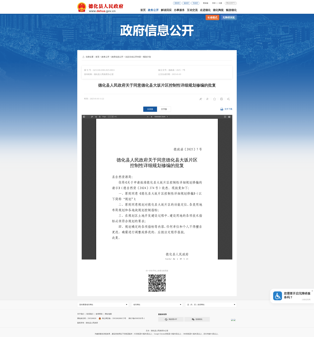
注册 (220, 3)
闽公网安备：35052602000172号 (114, 318)
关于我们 (80, 314)
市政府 (195, 3)
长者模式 (212, 17)
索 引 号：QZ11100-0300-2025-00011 (99, 70)
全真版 (150, 109)
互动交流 (192, 10)
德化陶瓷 (218, 10)
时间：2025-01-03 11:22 (94, 99)
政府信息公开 (117, 57)
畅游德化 (231, 10)
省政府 (186, 3)
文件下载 (228, 109)
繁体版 (205, 3)
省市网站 (136, 305)
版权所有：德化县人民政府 (87, 323)
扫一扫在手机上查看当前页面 (157, 271)
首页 (143, 10)
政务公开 (153, 10)
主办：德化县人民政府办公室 (157, 331)
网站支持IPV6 (230, 3)
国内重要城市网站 (86, 305)
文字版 (164, 109)
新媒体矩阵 (162, 314)
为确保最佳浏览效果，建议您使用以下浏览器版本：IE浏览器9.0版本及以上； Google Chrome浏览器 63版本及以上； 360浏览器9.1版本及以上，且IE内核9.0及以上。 (157, 334)
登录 (214, 3)
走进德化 (205, 10)
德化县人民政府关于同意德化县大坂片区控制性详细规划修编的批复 (157, 85)
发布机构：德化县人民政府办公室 (99, 74)
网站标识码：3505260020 (86, 318)
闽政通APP (173, 319)
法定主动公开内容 (133, 57)
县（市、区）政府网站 (195, 305)
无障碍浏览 (228, 17)
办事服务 (179, 10)
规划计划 (147, 57)
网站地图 (108, 314)
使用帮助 (99, 314)
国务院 (177, 3)
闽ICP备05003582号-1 (137, 318)
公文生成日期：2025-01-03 (169, 74)
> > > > (123, 57)
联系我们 (89, 314)
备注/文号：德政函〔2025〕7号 (171, 70)
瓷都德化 (199, 319)
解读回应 (166, 10)
